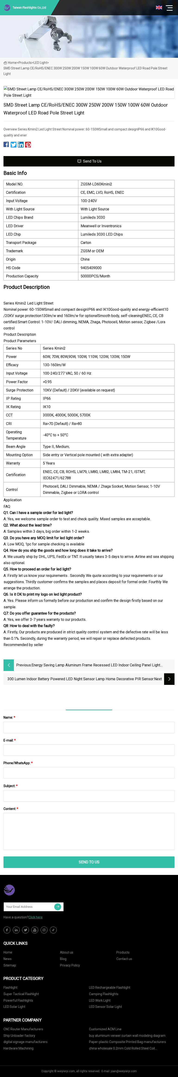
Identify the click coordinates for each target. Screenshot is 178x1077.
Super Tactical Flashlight (21, 994)
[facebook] (6, 929)
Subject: (10, 786)
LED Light (40, 63)
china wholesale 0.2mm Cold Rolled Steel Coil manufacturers (122, 1049)
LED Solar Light (14, 1007)
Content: (10, 809)
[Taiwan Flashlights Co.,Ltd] (26, 890)
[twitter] (25, 929)
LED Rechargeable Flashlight (109, 987)
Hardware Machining (18, 1048)
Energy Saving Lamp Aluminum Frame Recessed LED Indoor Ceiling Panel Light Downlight (96, 665)
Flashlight (10, 987)
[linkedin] (16, 929)
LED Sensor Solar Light (105, 1007)
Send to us (92, 161)
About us (66, 952)
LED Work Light (100, 1000)
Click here (36, 917)
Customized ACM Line (105, 1029)
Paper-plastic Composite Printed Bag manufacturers (127, 1042)
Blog (63, 959)
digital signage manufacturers (25, 1042)
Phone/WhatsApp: (18, 763)
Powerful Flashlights (18, 1000)
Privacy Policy (70, 965)
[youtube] (34, 929)
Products (25, 63)
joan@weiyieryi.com (124, 1071)
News (7, 959)
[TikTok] (53, 929)
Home (12, 63)
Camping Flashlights (103, 994)
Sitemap (9, 965)
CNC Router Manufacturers (23, 1029)
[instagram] (44, 929)
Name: (9, 717)
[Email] (57, 906)
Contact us (124, 959)
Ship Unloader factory (19, 1035)
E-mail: (9, 740)
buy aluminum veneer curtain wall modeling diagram (127, 1035)
